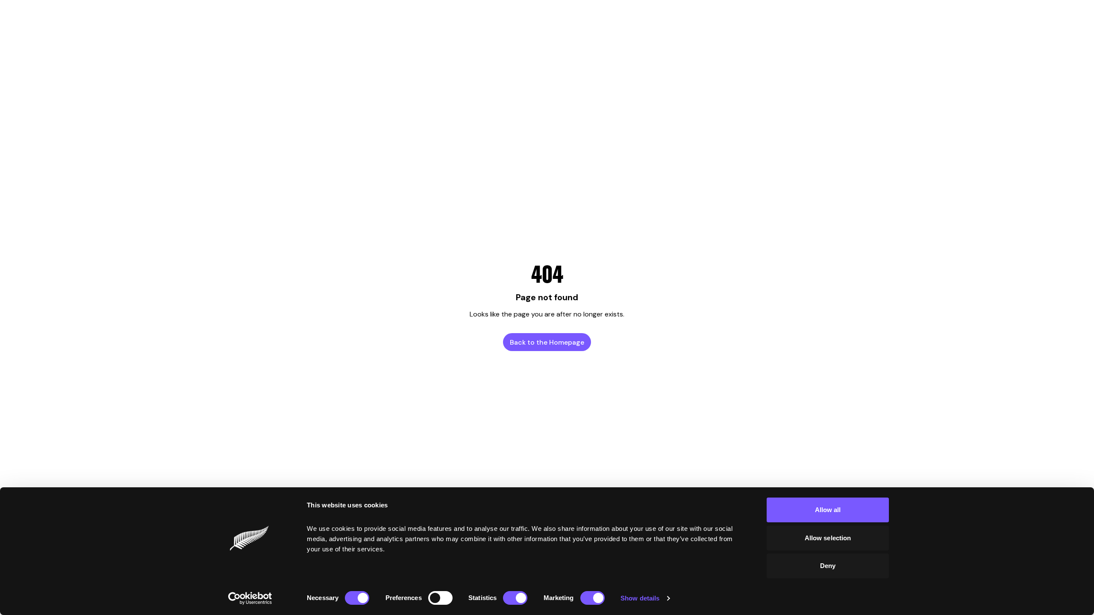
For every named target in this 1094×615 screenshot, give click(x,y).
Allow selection (828, 538)
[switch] (440, 598)
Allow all (828, 509)
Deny (827, 565)
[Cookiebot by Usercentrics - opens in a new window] (250, 598)
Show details (640, 598)
